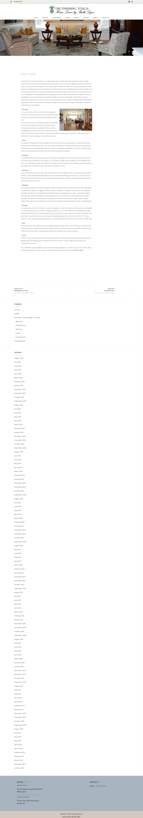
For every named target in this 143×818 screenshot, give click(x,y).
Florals (67, 17)
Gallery (95, 17)
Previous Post (21, 289)
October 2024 (19, 444)
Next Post (109, 289)
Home (36, 17)
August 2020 (18, 639)
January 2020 (18, 667)
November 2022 (20, 534)
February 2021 (19, 616)
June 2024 (17, 460)
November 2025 (20, 393)
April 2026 (18, 374)
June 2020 (17, 647)
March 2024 (18, 471)
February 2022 (19, 569)
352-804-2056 (17, 1)
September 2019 (20, 682)
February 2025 (19, 428)
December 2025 (19, 389)
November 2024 (20, 440)
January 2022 (18, 573)
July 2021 (17, 596)
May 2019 (17, 694)
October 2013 (19, 768)
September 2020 (20, 635)
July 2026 (17, 362)
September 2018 (20, 725)
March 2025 (18, 424)
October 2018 (19, 721)
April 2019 (18, 698)
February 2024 (19, 475)
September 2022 (20, 542)
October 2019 (19, 678)
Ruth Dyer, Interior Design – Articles (27, 318)
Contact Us (105, 17)
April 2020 (18, 655)
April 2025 (18, 421)
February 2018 (19, 752)
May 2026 (17, 370)
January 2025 (18, 432)
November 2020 (20, 627)
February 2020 (19, 663)
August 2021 (18, 592)
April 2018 (18, 745)
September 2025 (20, 401)
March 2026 (18, 378)
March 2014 (18, 760)
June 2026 (17, 366)
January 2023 (18, 526)
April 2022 (18, 561)
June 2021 (17, 600)
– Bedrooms (18, 321)
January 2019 (18, 709)
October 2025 (19, 397)
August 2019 (18, 686)
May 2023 (17, 510)
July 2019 (17, 690)
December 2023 (19, 483)
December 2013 (19, 764)
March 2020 (18, 659)
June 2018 (17, 737)
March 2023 (18, 518)
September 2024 (20, 448)
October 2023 (19, 491)
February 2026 (19, 382)
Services (45, 17)
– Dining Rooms (20, 325)
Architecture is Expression (23, 797)
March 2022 (18, 565)
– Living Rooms (19, 337)
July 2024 (17, 456)
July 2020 (17, 643)
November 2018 (20, 717)
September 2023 (20, 495)
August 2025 (18, 405)
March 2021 (18, 612)
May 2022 (17, 557)
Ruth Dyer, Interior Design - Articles (24, 293)
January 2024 (18, 479)
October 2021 (19, 585)
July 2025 (17, 409)
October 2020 (19, 631)
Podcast (86, 17)
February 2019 (19, 706)
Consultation (57, 17)
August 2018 (18, 729)
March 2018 (18, 748)
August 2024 (18, 452)
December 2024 (19, 436)
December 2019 (19, 670)
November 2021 (20, 581)
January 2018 (18, 756)
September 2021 (20, 588)
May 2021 (17, 604)
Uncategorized (19, 341)
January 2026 (18, 385)
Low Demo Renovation (22, 785)
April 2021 (18, 608)
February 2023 (19, 522)
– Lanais (17, 333)
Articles (76, 17)
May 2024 (17, 464)
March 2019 (18, 702)
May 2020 (17, 651)
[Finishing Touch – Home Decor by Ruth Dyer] (71, 14)
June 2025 (17, 413)
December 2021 (19, 577)
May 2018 (17, 741)
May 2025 (17, 417)
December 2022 (19, 530)
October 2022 (19, 538)
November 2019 (20, 674)
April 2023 (18, 514)
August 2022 (18, 545)
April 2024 (18, 467)
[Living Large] (74, 266)
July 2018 (17, 733)
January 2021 (18, 620)
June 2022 (17, 553)
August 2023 (18, 499)
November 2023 (20, 487)
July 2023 (17, 503)
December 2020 (19, 624)
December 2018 (19, 713)
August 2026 (18, 358)
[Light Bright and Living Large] (39, 266)
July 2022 (17, 549)
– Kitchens (18, 329)
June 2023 (17, 506)
